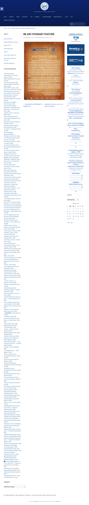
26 (78, 216)
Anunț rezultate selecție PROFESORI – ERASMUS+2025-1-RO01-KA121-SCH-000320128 (12, 107)
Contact (18, 16)
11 (76, 211)
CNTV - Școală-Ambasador (14, 28)
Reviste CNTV (7, 45)
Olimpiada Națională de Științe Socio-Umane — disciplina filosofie (12, 407)
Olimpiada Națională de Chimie (12, 332)
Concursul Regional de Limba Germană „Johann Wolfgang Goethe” (11, 216)
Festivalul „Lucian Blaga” (10, 252)
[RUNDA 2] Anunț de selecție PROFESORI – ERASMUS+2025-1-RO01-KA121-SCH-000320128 (12, 159)
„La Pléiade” (7, 316)
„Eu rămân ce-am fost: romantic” (12, 239)
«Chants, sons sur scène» (10, 402)
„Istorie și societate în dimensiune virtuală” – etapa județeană (11, 454)
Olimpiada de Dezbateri (10, 472)
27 (80, 216)
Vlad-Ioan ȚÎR (7, 82)
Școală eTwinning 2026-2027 (11, 359)
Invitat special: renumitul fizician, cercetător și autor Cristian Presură (12, 232)
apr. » (72, 222)
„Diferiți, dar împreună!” (10, 382)
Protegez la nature (9, 347)
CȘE (72, 16)
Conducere (11, 16)
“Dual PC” (6, 264)
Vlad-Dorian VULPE (9, 89)
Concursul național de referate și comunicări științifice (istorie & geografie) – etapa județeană (12, 209)
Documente (24, 16)
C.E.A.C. (66, 16)
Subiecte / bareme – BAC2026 (11, 113)
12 (78, 211)
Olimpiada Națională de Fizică (11, 399)
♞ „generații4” (7, 323)
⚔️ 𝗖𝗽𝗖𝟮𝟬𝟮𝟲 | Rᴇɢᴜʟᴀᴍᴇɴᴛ (11, 313)
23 (70, 216)
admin (28, 37)
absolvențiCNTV (8, 39)
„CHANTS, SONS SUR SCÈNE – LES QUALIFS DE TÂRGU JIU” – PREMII (11, 338)
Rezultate (37, 16)
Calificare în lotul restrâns (10, 306)
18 (76, 214)
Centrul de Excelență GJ (10, 55)
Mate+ (5, 256)
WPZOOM (58, 501)
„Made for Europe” (9, 443)
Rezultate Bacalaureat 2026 (11, 98)
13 (80, 211)
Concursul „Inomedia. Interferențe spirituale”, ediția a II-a (12, 141)
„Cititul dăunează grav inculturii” (12, 198)
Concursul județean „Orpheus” (12, 293)
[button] (2, 9)
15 (67, 214)
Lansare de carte (8, 250)
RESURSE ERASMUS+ (9, 63)
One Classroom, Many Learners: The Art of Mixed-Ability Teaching (12, 388)
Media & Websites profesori (11, 42)
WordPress (36, 501)
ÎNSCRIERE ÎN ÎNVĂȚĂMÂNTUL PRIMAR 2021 (33, 105)
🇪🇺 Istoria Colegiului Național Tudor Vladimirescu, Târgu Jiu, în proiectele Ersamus (12, 463)
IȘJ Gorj (6, 52)
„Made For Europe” (9, 275)
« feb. (68, 222)
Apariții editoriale (8, 48)
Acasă (5, 28)
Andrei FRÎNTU (8, 88)
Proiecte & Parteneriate (9, 20)
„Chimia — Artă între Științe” (11, 329)
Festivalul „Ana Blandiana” (10, 284)
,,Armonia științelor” (9, 257)
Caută (83, 23)
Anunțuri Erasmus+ (58, 16)
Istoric (5, 16)
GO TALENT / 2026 (9, 202)
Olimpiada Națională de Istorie (12, 373)
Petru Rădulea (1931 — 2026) (11, 350)
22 (67, 216)
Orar (31, 16)
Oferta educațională (47, 16)
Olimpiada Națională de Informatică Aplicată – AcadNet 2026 (12, 289)
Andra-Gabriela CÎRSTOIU (10, 79)
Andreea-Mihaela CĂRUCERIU (11, 84)
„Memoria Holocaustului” (10, 277)
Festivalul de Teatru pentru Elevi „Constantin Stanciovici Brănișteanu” (12, 182)
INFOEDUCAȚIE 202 (9, 248)
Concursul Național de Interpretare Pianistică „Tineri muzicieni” (11, 245)
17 (73, 214)
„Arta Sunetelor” (8, 273)
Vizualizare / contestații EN (11, 129)
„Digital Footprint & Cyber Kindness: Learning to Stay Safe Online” (12, 227)
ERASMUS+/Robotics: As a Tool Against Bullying (54, 105)
